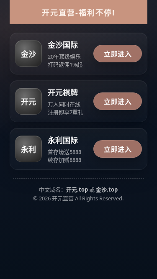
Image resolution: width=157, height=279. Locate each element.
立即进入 (117, 54)
